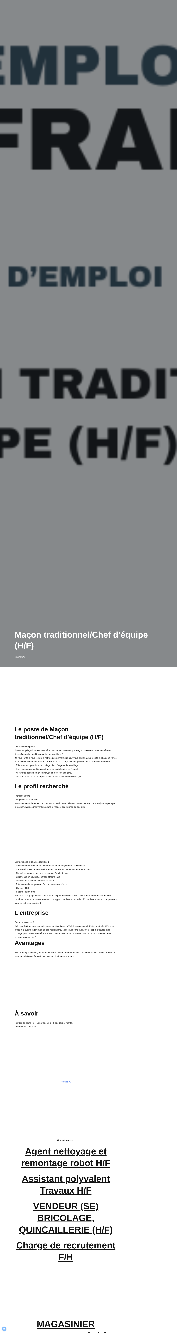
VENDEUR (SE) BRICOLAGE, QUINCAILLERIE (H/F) (66, 1218)
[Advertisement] (66, 700)
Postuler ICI (66, 1082)
